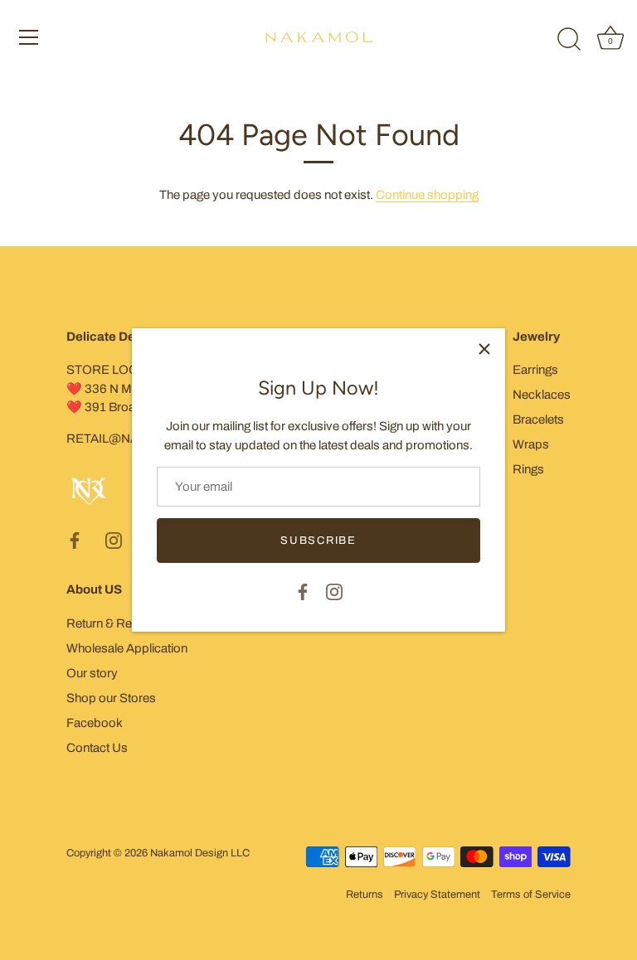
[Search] (569, 40)
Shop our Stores (111, 698)
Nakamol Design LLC (200, 853)
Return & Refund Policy (129, 623)
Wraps (531, 444)
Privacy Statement (437, 894)
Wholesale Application (126, 648)
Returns (364, 894)
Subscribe (318, 540)
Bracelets (538, 419)
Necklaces (542, 394)
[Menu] (29, 37)
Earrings (535, 369)
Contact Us (97, 747)
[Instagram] (334, 591)
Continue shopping (427, 194)
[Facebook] (302, 591)
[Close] (484, 349)
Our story (92, 673)
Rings (528, 469)
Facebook (94, 723)
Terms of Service (531, 894)
